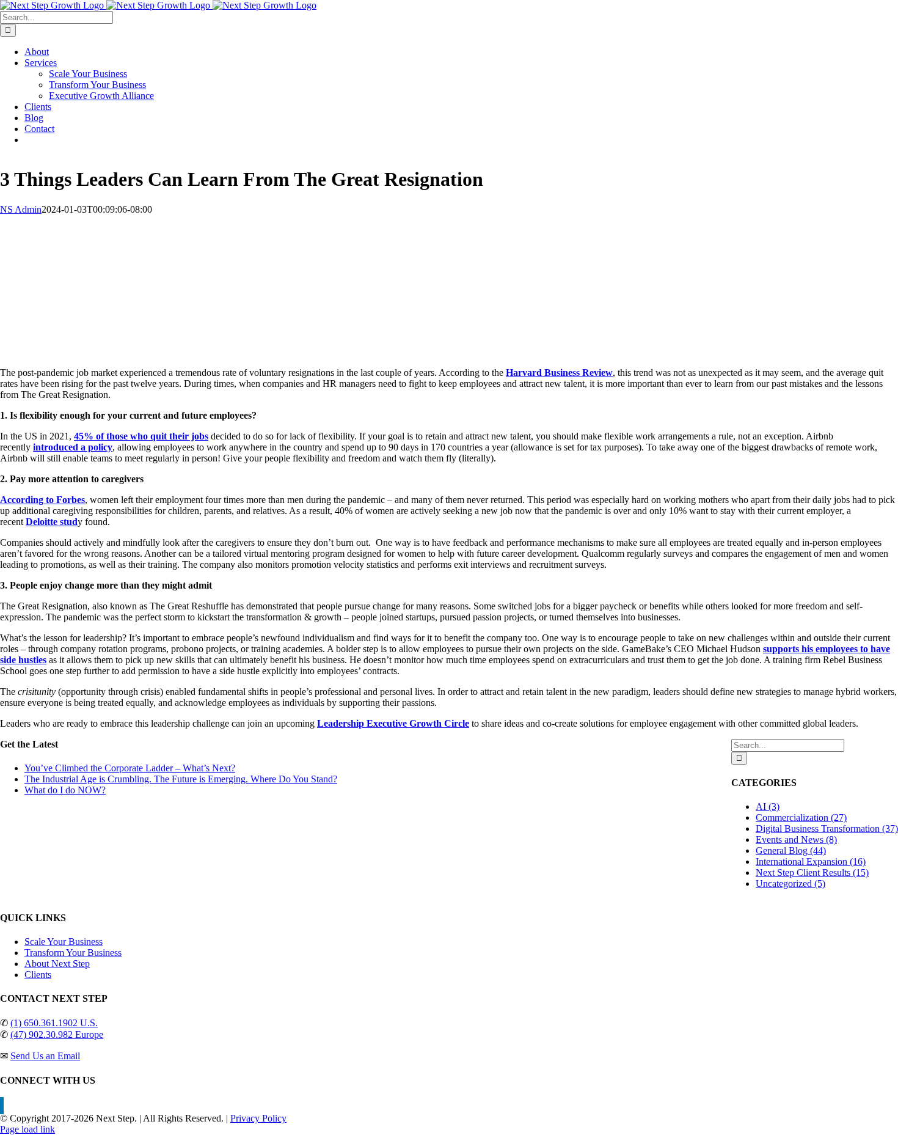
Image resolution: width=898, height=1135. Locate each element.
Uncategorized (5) (790, 883)
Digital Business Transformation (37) (827, 828)
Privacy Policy (258, 1118)
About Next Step (57, 963)
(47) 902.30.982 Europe (56, 1034)
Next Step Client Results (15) (812, 872)
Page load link (27, 1129)
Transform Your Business (73, 952)
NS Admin (21, 209)
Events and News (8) (796, 839)
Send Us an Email (45, 1056)
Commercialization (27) (801, 817)
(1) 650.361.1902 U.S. (54, 1023)
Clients (37, 974)
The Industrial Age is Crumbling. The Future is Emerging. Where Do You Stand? (180, 779)
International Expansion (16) (811, 861)
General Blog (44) (791, 850)
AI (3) (767, 806)
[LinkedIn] (2, 1105)
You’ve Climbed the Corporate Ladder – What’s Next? (129, 768)
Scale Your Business (63, 941)
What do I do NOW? (65, 790)
